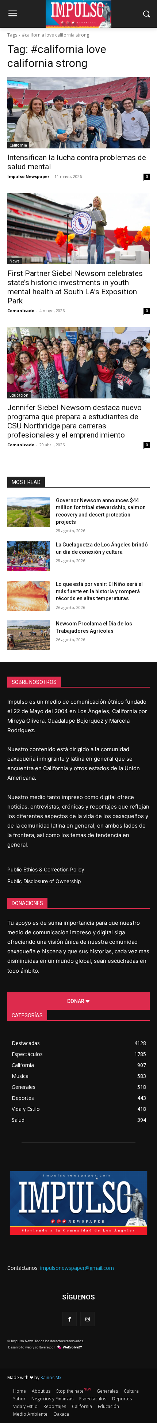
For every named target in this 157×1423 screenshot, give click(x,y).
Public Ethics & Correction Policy (45, 869)
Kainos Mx (51, 1377)
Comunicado (20, 310)
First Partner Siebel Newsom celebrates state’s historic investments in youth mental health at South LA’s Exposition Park (75, 287)
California (18, 145)
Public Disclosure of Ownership (44, 881)
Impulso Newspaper (28, 176)
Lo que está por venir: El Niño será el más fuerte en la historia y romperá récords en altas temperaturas (99, 591)
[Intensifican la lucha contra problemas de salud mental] (78, 112)
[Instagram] (87, 1319)
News (14, 261)
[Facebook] (69, 1319)
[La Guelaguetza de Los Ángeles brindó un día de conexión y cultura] (28, 556)
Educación (18, 395)
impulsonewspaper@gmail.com (77, 1267)
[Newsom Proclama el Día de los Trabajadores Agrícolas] (28, 635)
